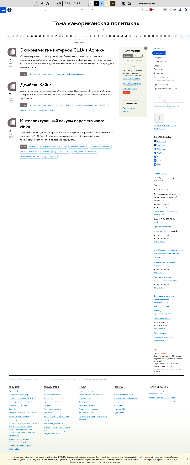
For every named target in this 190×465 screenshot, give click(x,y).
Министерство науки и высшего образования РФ (162, 392)
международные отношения (84, 151)
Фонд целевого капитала (19, 416)
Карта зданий (159, 310)
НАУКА (82, 386)
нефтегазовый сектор (76, 74)
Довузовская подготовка (54, 394)
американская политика (44, 74)
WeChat (160, 153)
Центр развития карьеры (54, 420)
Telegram (161, 149)
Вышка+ (47, 405)
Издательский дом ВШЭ (123, 394)
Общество (158, 73)
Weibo (160, 157)
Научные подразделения (89, 391)
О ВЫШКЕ (14, 386)
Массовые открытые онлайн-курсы (163, 401)
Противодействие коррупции (21, 420)
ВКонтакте (161, 141)
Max (159, 164)
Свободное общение (163, 77)
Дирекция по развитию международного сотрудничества (164, 299)
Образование (160, 61)
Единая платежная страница (20, 445)
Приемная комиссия (162, 226)
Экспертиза (159, 69)
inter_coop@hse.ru (162, 306)
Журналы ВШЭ (120, 409)
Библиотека (118, 391)
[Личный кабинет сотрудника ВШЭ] (180, 10)
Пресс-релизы (160, 333)
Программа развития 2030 (165, 88)
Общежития (159, 257)
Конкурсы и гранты (86, 412)
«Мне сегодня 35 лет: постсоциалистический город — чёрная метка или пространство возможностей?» (132, 83)
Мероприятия (132, 51)
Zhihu (159, 160)
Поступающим (160, 57)
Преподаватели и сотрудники (21, 402)
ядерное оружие (49, 156)
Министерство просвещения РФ (162, 397)
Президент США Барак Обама (34, 110)
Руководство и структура (19, 394)
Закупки (12, 409)
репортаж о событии (78, 146)
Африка (60, 74)
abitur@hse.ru (159, 241)
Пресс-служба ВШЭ (163, 318)
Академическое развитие (89, 409)
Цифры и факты (15, 391)
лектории (33, 146)
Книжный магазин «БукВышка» (126, 398)
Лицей (47, 391)
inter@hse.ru (159, 287)
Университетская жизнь (164, 80)
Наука (156, 65)
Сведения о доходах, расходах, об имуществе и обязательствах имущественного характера (23, 426)
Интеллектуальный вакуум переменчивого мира (62, 123)
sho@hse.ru (159, 272)
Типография (119, 402)
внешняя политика (29, 151)
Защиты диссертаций (87, 405)
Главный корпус (160, 173)
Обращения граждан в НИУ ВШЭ (22, 412)
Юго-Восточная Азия (30, 156)
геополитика (45, 151)
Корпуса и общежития (18, 405)
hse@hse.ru (159, 222)
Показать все (130, 102)
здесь (157, 457)
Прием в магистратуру (53, 409)
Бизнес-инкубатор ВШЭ (53, 423)
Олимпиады (48, 398)
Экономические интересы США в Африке (62, 50)
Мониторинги (84, 398)
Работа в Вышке (15, 449)
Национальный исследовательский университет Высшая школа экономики (39, 379)
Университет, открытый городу (53, 146)
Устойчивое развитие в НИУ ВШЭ (22, 398)
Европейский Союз (61, 151)
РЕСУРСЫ (119, 386)
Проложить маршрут (163, 313)
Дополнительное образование (56, 416)
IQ (30, 74)
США (52, 110)
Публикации (119, 412)
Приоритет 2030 (161, 84)
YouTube (160, 145)
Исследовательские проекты (91, 394)
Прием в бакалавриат (52, 402)
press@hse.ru (159, 328)
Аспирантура (49, 412)
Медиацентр (119, 405)
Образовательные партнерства (57, 427)
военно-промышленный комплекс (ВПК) (90, 105)
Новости (75, 379)
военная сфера (63, 105)
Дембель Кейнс (36, 85)
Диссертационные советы (90, 402)
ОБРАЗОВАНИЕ (51, 386)
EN (169, 10)
